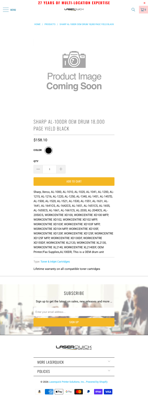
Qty (36, 161)
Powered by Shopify (97, 381)
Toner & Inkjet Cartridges (55, 261)
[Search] (134, 9)
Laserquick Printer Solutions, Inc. (67, 381)
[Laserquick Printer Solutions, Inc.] (74, 9)
